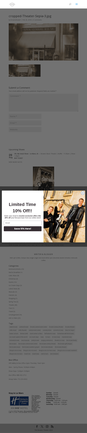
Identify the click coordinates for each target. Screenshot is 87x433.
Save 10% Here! (22, 228)
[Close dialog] (82, 193)
